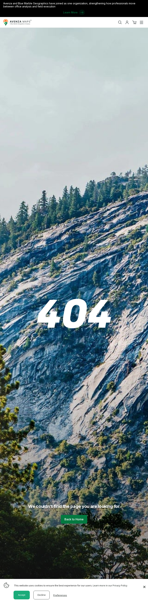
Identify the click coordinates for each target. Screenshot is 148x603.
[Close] (144, 585)
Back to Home (74, 519)
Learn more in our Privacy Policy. (110, 585)
